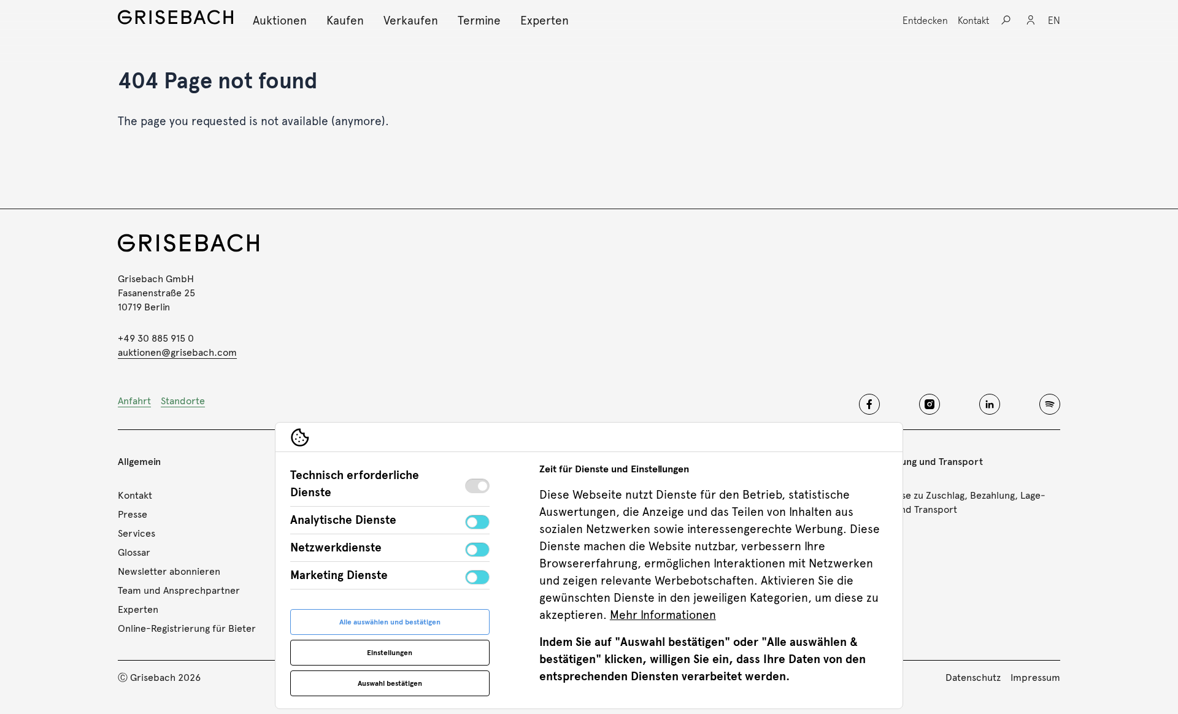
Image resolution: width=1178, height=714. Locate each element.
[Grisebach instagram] (929, 404)
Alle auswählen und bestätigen (390, 622)
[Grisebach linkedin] (989, 404)
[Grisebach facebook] (869, 404)
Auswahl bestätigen (390, 683)
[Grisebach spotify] (1049, 404)
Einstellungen (389, 652)
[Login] (1030, 20)
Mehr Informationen (663, 615)
